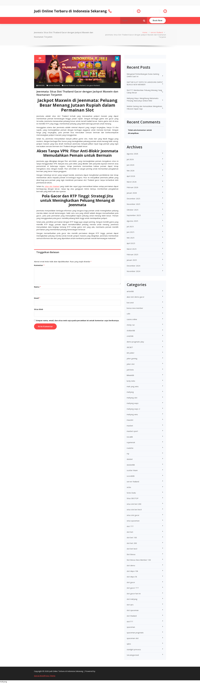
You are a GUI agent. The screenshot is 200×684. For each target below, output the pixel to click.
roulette (130, 448)
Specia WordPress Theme (44, 676)
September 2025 (134, 215)
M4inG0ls (41, 85)
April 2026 (131, 176)
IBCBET (130, 347)
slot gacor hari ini (134, 593)
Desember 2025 (133, 198)
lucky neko (131, 381)
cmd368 (130, 336)
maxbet (130, 425)
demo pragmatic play (135, 342)
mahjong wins (132, 414)
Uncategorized (133, 655)
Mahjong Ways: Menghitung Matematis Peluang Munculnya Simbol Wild (142, 99)
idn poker (130, 353)
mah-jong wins (133, 386)
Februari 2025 (132, 254)
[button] (144, 20)
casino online (132, 319)
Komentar (39, 265)
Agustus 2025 (132, 221)
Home (144, 32)
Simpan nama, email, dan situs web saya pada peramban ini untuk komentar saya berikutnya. (77, 320)
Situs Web (38, 309)
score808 (131, 476)
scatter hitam (132, 470)
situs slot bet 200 (134, 504)
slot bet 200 (132, 543)
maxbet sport (132, 431)
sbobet (130, 459)
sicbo (129, 487)
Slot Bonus (131, 554)
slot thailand (132, 616)
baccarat (130, 302)
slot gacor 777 (133, 588)
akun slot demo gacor (135, 297)
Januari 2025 (132, 260)
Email (37, 298)
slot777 (130, 621)
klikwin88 (130, 375)
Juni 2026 (130, 165)
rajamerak (131, 442)
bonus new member (135, 308)
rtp (128, 453)
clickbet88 (131, 330)
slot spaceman (133, 610)
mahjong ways (132, 403)
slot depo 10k (132, 571)
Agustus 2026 (132, 154)
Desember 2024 (133, 266)
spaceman (131, 627)
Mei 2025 (130, 238)
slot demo (131, 565)
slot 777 (130, 526)
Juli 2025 (130, 226)
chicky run (131, 325)
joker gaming (132, 358)
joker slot (130, 364)
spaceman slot (133, 638)
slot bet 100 (132, 537)
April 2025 (131, 243)
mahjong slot (132, 397)
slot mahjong (132, 599)
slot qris (130, 604)
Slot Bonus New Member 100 (139, 560)
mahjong (130, 392)
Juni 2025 (130, 232)
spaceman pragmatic (135, 632)
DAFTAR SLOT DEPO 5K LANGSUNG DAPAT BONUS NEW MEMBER (145, 83)
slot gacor (131, 582)
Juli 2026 (130, 159)
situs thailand (81, 85)
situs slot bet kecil (134, 509)
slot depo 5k (132, 576)
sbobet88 (131, 465)
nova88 (130, 437)
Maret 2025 (131, 249)
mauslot (130, 420)
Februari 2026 (132, 187)
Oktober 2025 (132, 210)
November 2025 (133, 204)
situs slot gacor (133, 515)
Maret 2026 (131, 182)
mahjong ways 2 (133, 409)
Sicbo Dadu (131, 493)
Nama (37, 287)
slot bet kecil (132, 549)
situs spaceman (133, 521)
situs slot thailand (52, 186)
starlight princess (134, 649)
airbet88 (130, 291)
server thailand (157, 32)
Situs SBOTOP (132, 498)
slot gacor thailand (93, 85)
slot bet (130, 532)
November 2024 (133, 271)
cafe (128, 313)
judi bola (130, 370)
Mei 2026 (130, 170)
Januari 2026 (132, 193)
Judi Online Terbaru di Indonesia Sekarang (70, 11)
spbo (129, 644)
